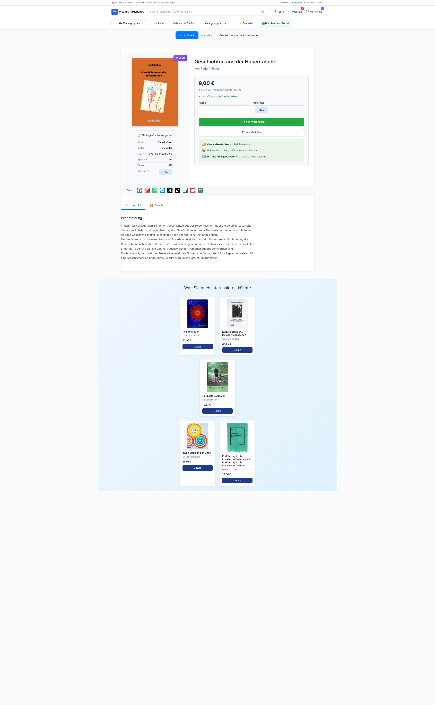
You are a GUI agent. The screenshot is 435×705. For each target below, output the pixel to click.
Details (197, 346)
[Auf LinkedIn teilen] (185, 190)
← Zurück (189, 35)
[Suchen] (263, 11)
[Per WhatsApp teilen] (155, 190)
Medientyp (259, 102)
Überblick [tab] (133, 205)
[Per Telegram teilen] (162, 190)
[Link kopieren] (200, 190)
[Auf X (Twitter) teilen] (170, 190)
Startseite (206, 35)
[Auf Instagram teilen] (147, 190)
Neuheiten (159, 23)
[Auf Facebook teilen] (139, 190)
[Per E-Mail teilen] (193, 190)
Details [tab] (156, 205)
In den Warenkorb (254, 121)
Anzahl (202, 102)
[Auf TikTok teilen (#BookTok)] (177, 190)
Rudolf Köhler (210, 68)
